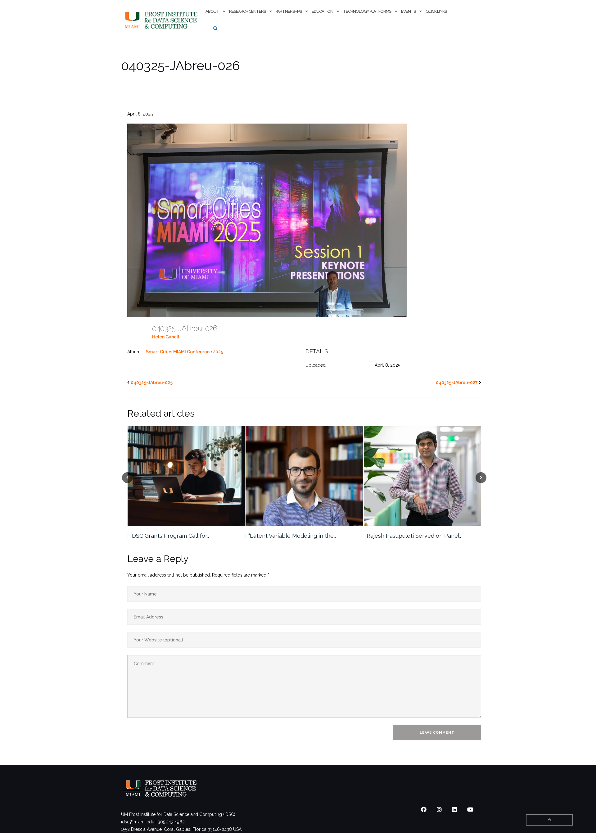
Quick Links (436, 11)
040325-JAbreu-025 (152, 382)
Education (322, 11)
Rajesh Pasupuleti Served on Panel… (295, 535)
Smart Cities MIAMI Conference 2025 (184, 351)
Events (408, 11)
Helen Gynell (165, 336)
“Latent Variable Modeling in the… (174, 535)
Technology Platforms (367, 11)
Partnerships (289, 11)
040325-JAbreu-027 (457, 382)
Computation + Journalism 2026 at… (412, 535)
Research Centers (247, 11)
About (212, 11)
